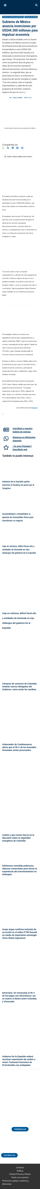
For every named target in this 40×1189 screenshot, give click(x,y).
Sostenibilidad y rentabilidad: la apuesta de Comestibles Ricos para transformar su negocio (17, 517)
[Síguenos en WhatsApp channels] (6, 438)
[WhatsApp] (3, 148)
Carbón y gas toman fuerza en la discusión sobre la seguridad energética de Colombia (18, 838)
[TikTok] (22, 1095)
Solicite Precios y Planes (20, 1174)
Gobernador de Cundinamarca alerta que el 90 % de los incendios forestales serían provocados (19, 747)
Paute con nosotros (20, 1177)
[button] (36, 5)
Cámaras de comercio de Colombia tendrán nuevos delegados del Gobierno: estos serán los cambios (19, 686)
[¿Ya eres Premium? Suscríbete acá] (6, 447)
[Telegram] (22, 148)
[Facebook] (17, 148)
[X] (8, 148)
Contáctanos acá (20, 1129)
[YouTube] (26, 1095)
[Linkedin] (13, 1095)
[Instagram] (18, 1095)
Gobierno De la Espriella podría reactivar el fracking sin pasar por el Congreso (18, 485)
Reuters (34, 408)
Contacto (20, 1167)
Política (20, 1171)
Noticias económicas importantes (13, 17)
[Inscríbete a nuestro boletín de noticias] (6, 429)
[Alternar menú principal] (5, 5)
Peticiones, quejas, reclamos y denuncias (15, 1182)
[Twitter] (9, 1095)
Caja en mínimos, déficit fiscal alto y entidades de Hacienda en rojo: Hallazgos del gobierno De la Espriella (19, 549)
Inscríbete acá (9, 1155)
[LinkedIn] (13, 148)
